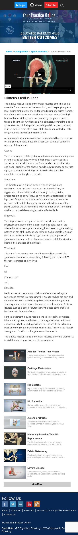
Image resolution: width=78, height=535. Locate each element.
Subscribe (51, 5)
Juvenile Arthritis (37, 418)
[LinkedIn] (21, 504)
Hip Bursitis (34, 385)
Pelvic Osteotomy (37, 451)
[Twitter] (13, 504)
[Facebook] (5, 504)
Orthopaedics (21, 51)
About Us (16, 510)
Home (9, 51)
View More (37, 484)
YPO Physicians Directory (27, 528)
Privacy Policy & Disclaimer (62, 510)
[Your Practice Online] (39, 14)
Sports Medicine (39, 51)
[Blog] (37, 504)
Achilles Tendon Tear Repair (43, 351)
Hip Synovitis (34, 401)
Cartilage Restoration (39, 368)
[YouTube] (29, 504)
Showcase (29, 510)
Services (41, 510)
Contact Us (9, 514)
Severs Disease (35, 468)
